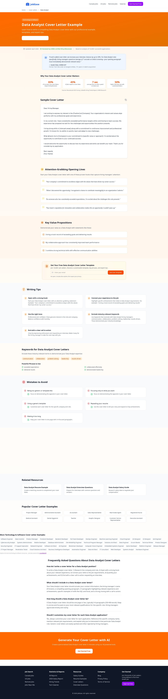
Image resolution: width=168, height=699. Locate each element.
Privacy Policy (103, 679)
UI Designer (147, 539)
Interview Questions (80, 685)
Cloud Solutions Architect (38, 549)
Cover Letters (33, 10)
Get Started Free (136, 4)
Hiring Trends (54, 682)
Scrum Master (135, 542)
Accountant (73, 513)
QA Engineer (157, 539)
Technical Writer (147, 542)
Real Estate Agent (115, 513)
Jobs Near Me (30, 685)
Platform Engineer (145, 546)
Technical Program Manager (93, 542)
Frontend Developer (46, 539)
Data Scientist (19, 539)
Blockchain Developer (76, 546)
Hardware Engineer (142, 549)
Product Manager (32, 539)
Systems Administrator (24, 542)
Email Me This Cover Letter (36, 38)
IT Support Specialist (21, 546)
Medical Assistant (31, 518)
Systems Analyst (128, 549)
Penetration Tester (22, 549)
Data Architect (92, 549)
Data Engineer (124, 542)
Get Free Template (116, 272)
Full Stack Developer (76, 539)
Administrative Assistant (52, 513)
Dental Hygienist (52, 518)
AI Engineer (63, 546)
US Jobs (103, 4)
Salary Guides (78, 676)
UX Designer (136, 539)
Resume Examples (80, 679)
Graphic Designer (94, 518)
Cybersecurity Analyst (8, 542)
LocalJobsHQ (43, 553)
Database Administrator (56, 542)
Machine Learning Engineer (108, 539)
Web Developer (116, 549)
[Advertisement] (84, 450)
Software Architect (51, 546)
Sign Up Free (128, 684)
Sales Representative (94, 513)
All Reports (53, 676)
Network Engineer (36, 546)
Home (24, 10)
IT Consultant (104, 549)
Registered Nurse (136, 513)
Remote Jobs (113, 4)
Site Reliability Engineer (74, 542)
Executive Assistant (136, 518)
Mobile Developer (40, 542)
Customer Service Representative (115, 519)
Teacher (73, 518)
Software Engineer (7, 539)
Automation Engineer (79, 549)
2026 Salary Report (56, 679)
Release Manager (159, 546)
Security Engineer (6, 546)
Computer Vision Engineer (93, 546)
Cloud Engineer (125, 539)
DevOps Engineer (91, 539)
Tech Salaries (54, 685)
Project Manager (31, 513)
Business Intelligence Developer (59, 549)
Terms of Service (104, 682)
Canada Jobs (93, 4)
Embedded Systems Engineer (114, 546)
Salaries (123, 4)
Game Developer (131, 546)
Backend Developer (61, 539)
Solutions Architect (111, 542)
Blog (99, 676)
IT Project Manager (7, 549)
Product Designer (161, 542)
